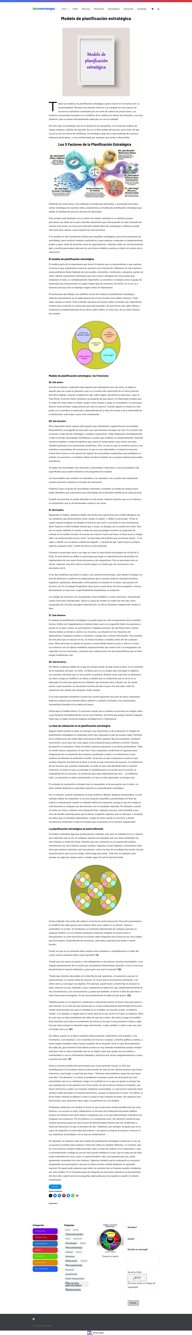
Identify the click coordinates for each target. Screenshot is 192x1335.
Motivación (71, 1261)
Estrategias (71, 1243)
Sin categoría (42, 1269)
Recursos (86, 9)
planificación (71, 1274)
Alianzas (67, 1230)
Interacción (128, 9)
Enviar (133, 1302)
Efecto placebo (78, 1239)
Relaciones (99, 9)
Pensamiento (73, 1265)
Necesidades (114, 9)
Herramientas (73, 1247)
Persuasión (69, 1270)
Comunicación (74, 1234)
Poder (75, 9)
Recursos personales (73, 1284)
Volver (55, 1187)
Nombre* (132, 1227)
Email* (131, 1238)
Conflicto (67, 1239)
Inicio (64, 9)
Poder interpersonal (74, 1278)
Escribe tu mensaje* (138, 1249)
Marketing (69, 1256)
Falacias (83, 1243)
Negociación (84, 1261)
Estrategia (142, 9)
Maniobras (79, 1252)
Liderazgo (69, 1252)
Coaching (75, 1230)
